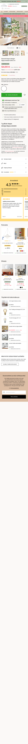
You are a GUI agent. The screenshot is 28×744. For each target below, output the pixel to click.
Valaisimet (6, 11)
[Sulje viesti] (26, 1)
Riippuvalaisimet (20, 11)
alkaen (11, 72)
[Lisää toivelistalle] (25, 95)
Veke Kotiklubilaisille (9, 69)
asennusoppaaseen (9, 151)
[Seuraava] (27, 53)
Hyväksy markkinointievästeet (10, 364)
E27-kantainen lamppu (18, 147)
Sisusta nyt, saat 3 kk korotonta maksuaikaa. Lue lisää (14, 16)
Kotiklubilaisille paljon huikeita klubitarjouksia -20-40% (14, 13)
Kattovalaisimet (12, 11)
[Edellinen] (1, 53)
